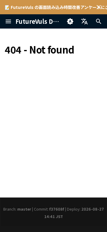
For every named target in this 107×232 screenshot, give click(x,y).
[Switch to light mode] (70, 21)
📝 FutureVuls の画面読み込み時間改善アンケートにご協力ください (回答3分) (53, 7)
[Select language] (84, 21)
